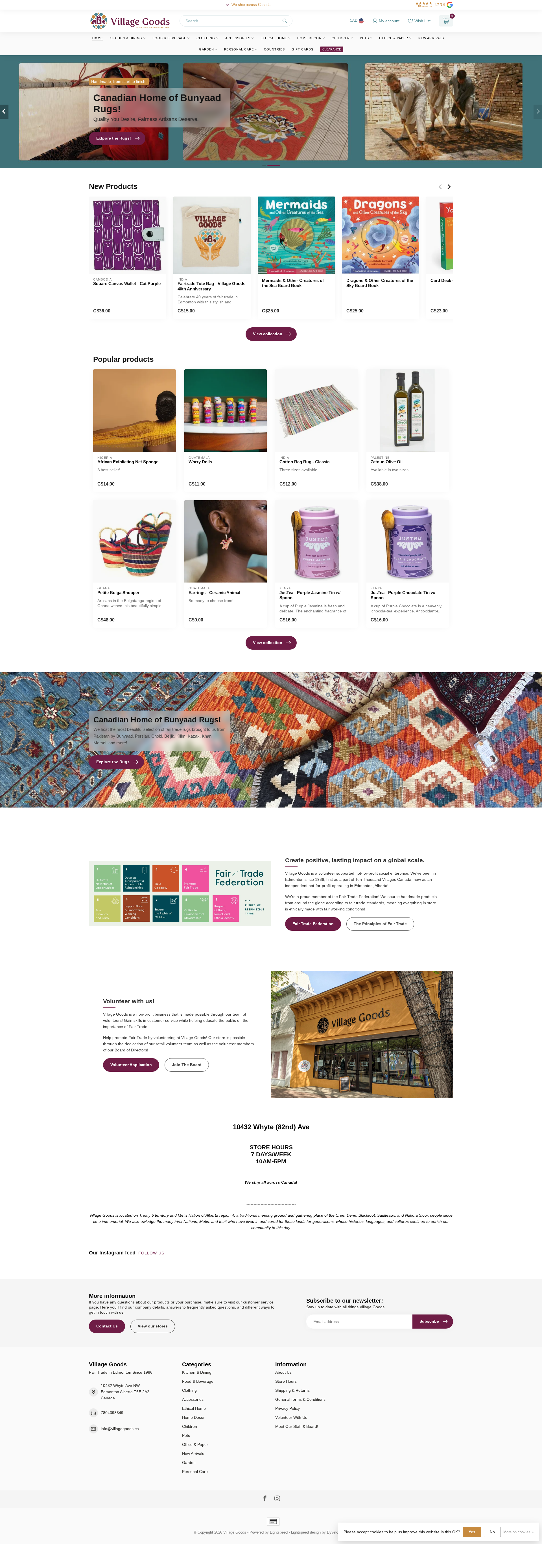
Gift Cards (302, 49)
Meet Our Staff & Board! (296, 1426)
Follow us (152, 1253)
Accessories (237, 38)
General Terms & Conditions (300, 1399)
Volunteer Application (131, 1064)
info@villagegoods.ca (120, 1428)
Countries (274, 49)
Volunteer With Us (291, 1417)
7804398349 (112, 1412)
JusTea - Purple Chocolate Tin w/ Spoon (403, 595)
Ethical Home (274, 38)
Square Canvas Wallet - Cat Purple (127, 283)
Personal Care (239, 49)
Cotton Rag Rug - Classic (304, 461)
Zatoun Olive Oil (387, 461)
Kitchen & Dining (126, 38)
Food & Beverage (169, 38)
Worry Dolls (200, 461)
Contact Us (107, 1326)
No (492, 1532)
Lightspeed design (306, 1532)
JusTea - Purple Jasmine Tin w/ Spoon (309, 595)
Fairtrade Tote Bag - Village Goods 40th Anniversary (211, 286)
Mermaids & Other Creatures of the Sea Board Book (293, 283)
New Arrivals (431, 38)
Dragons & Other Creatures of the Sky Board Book (379, 283)
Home (97, 38)
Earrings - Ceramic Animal (214, 592)
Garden (206, 49)
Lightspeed (279, 1532)
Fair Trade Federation (313, 923)
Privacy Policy (287, 1408)
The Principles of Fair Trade (380, 923)
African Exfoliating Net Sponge (127, 461)
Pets (364, 38)
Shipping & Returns (292, 1390)
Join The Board (187, 1064)
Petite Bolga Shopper (118, 592)
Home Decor (309, 38)
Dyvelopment (337, 1532)
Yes (472, 1532)
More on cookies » (518, 1532)
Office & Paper (393, 38)
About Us (283, 1372)
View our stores (153, 1326)
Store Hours (286, 1381)
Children (341, 38)
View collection (267, 334)
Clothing (205, 38)
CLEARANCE (331, 49)
